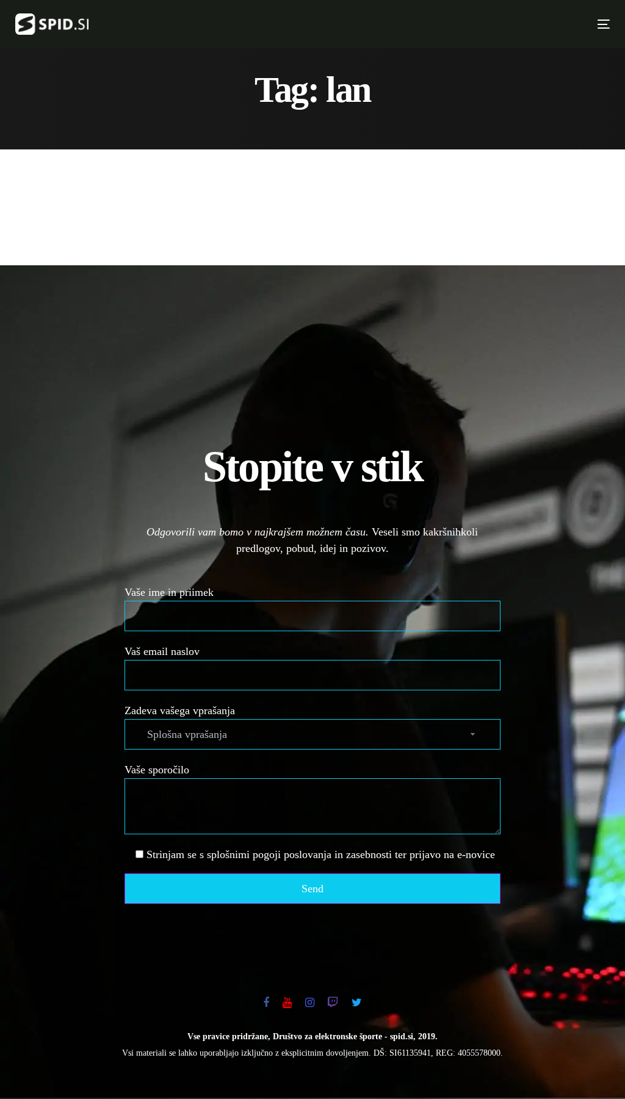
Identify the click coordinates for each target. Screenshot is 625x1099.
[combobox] (313, 734)
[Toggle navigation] (458, 24)
